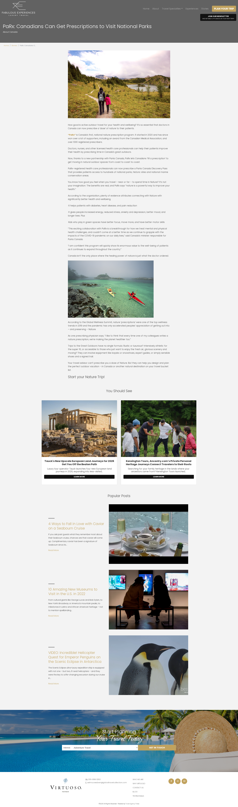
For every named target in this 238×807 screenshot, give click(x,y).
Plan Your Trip (224, 8)
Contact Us (138, 787)
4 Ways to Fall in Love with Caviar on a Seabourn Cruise (76, 526)
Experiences (192, 8)
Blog (135, 791)
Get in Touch (157, 747)
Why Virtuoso (139, 783)
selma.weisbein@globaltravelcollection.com (107, 782)
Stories (204, 8)
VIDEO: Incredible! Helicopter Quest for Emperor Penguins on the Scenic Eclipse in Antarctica (74, 657)
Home (146, 8)
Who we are (138, 779)
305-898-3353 (94, 779)
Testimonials (138, 796)
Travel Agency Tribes (132, 804)
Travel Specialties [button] (171, 8)
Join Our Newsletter (218, 17)
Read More (53, 550)
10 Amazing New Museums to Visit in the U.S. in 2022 (72, 591)
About (155, 8)
